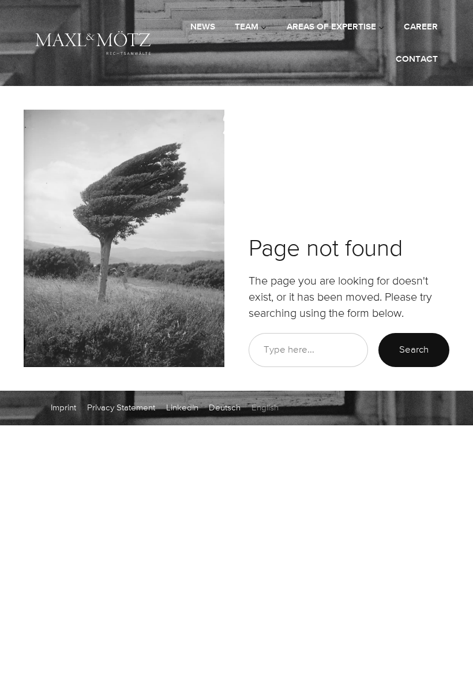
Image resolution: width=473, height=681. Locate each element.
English (265, 407)
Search (414, 350)
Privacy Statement (121, 407)
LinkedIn (182, 407)
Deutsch (225, 407)
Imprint (63, 407)
